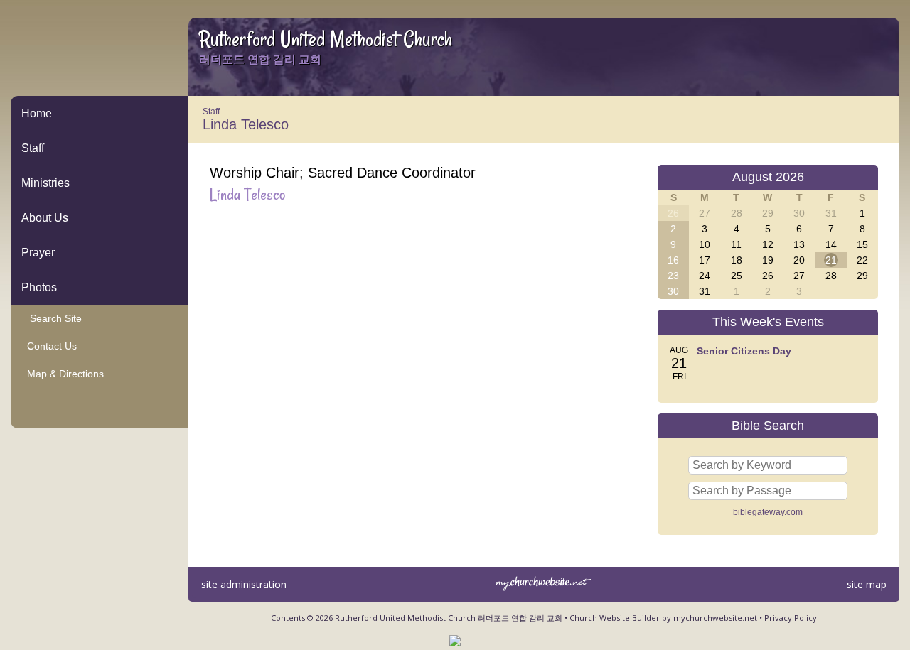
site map (867, 584)
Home (36, 113)
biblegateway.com (768, 512)
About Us (44, 218)
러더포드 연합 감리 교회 (260, 59)
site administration (244, 584)
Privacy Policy (790, 617)
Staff (32, 148)
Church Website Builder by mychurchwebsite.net (663, 617)
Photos (39, 287)
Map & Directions (62, 373)
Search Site (51, 318)
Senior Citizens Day (744, 351)
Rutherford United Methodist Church (325, 39)
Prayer (38, 253)
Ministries (45, 183)
